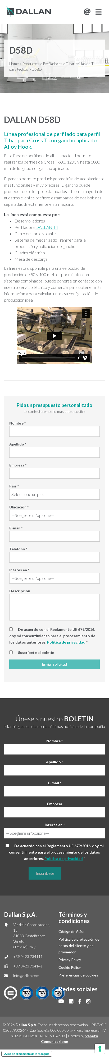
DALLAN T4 (46, 227)
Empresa (54, 804)
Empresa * (17, 465)
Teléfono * (18, 549)
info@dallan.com (26, 975)
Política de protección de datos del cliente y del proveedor (78, 945)
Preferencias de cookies (78, 975)
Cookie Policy (69, 967)
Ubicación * (19, 507)
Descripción (19, 591)
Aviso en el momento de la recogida (26, 1053)
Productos (30, 63)
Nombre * (17, 423)
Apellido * (17, 444)
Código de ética (71, 931)
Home (14, 63)
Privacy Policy (69, 959)
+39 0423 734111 (28, 956)
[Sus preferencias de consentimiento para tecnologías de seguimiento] (100, 1049)
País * (14, 486)
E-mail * (15, 528)
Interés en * (19, 570)
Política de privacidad (66, 642)
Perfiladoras (52, 63)
